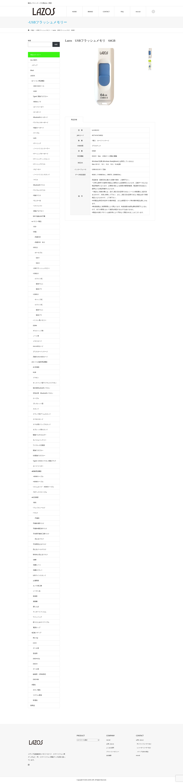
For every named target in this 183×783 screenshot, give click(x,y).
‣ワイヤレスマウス (39, 190)
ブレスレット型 (38, 403)
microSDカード (38, 346)
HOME (74, 12)
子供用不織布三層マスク (41, 534)
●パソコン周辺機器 (38, 81)
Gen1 (36, 258)
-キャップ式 (37, 299)
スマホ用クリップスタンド (42, 424)
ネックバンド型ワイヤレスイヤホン (45, 383)
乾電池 (35, 700)
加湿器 (35, 596)
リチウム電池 (37, 695)
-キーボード (37, 112)
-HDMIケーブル (38, 476)
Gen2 (36, 263)
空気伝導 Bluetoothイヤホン (43, 393)
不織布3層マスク (38, 523)
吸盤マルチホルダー (39, 435)
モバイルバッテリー (39, 440)
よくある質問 (110, 748)
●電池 (33, 685)
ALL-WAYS (33, 60)
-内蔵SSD (37, 237)
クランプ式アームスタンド (42, 414)
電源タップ (36, 627)
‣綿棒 (34, 560)
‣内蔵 (34, 232)
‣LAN (34, 138)
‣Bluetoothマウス (39, 185)
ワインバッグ (37, 617)
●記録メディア (36, 633)
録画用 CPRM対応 (39, 674)
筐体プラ (37, 289)
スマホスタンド (38, 419)
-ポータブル (37, 253)
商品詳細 (74, 120)
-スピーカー (37, 169)
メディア (35, 65)
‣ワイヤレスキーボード (40, 122)
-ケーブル (36, 133)
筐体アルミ (38, 284)
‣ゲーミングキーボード (40, 154)
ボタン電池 (36, 690)
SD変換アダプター (39, 456)
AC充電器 (36, 367)
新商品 (32, 705)
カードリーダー (38, 466)
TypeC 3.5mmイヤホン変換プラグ (44, 461)
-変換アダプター (38, 211)
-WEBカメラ (37, 102)
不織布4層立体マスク (40, 528)
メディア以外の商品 (142, 752)
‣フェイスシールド (39, 508)
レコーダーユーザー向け (144, 748)
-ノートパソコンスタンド (41, 174)
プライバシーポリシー (112, 752)
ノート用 (36, 336)
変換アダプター (38, 450)
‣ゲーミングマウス (39, 164)
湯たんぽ (36, 607)
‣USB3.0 (35, 294)
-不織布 (36, 518)
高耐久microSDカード (40, 357)
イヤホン (36, 378)
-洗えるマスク (38, 539)
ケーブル (36, 398)
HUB (34, 372)
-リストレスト (37, 206)
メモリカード (37, 341)
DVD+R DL (36, 659)
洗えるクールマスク (39, 549)
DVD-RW (36, 679)
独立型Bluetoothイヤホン (41, 388)
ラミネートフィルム (39, 612)
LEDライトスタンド (39, 575)
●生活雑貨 (35, 497)
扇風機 (35, 601)
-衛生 (34, 502)
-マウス (35, 180)
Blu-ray (35, 638)
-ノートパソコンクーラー (41, 148)
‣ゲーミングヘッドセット (41, 159)
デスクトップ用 (38, 331)
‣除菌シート (37, 565)
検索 (29, 40)
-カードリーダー (38, 107)
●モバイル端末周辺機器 (39, 362)
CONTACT (106, 12)
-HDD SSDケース (38, 86)
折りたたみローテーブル (41, 622)
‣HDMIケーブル (38, 482)
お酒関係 (36, 580)
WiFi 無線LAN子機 (39, 216)
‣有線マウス (37, 195)
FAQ (122, 12)
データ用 (36, 648)
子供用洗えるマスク (39, 544)
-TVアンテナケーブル (40, 492)
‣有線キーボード (38, 128)
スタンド (36, 409)
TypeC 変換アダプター (40, 96)
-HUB (35, 91)
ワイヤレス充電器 (39, 445)
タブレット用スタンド (40, 429)
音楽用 (35, 653)
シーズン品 (36, 591)
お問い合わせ (110, 744)
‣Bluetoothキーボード (40, 117)
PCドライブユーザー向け (144, 744)
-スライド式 (37, 279)
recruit (138, 12)
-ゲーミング (37, 143)
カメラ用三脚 (37, 586)
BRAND (90, 12)
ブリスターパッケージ (40, 351)
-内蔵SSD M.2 (39, 242)
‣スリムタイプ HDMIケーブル (43, 487)
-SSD (34, 227)
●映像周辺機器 (36, 471)
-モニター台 (37, 200)
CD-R (34, 643)
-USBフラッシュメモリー (41, 268)
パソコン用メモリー (39, 320)
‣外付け (35, 247)
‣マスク (35, 513)
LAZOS (32, 76)
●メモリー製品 (36, 221)
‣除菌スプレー (37, 570)
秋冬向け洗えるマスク (40, 554)
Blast (32, 70)
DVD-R (35, 664)
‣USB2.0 (35, 273)
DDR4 (35, 325)
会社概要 (108, 755)
